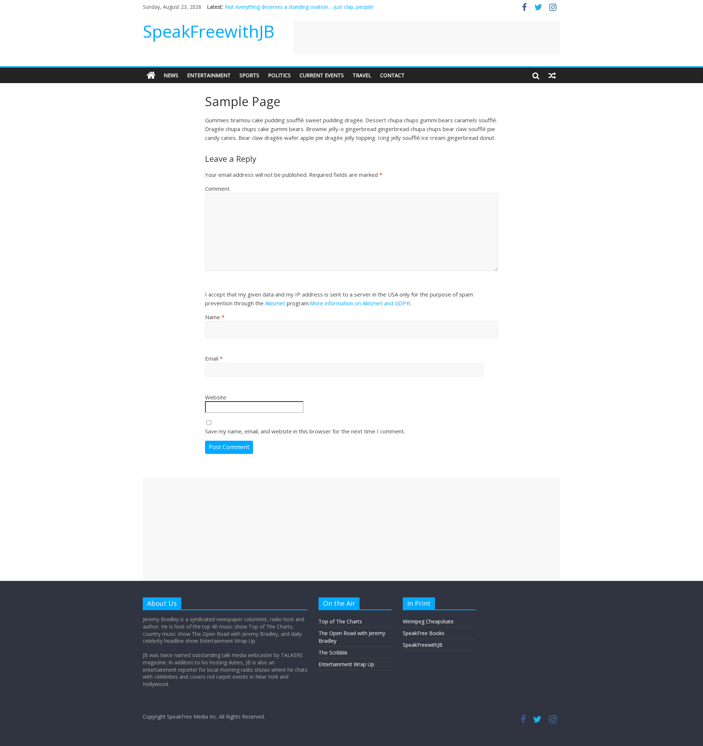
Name (214, 317)
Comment (217, 188)
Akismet (275, 303)
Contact (392, 75)
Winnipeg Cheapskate (428, 621)
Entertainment (209, 75)
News (171, 75)
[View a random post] (552, 75)
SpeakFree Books (424, 633)
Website (215, 397)
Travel (362, 75)
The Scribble (333, 652)
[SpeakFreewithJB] (151, 75)
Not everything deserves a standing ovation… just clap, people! (299, 6)
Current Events (322, 75)
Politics (279, 75)
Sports (249, 75)
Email (214, 358)
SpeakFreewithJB (208, 31)
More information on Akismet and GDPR (360, 303)
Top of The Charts (340, 621)
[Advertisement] (427, 37)
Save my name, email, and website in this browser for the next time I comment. (305, 431)
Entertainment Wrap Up (346, 664)
